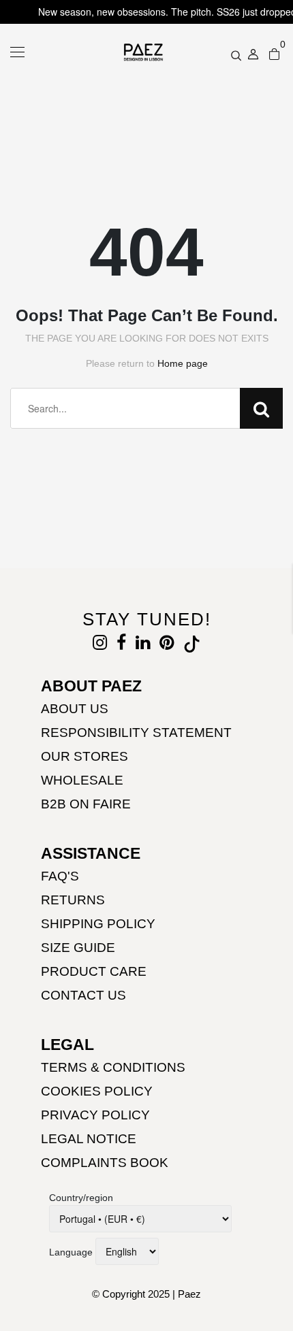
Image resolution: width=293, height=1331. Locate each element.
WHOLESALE (82, 780)
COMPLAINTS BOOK (104, 1162)
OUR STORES (84, 756)
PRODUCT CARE (93, 971)
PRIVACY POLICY (95, 1115)
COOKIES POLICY (97, 1091)
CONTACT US (83, 995)
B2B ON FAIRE (86, 804)
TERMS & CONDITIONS (113, 1067)
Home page (182, 363)
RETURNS (73, 900)
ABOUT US (74, 709)
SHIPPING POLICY (98, 924)
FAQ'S (60, 876)
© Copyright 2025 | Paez (146, 1294)
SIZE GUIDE (78, 947)
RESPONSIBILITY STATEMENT (136, 732)
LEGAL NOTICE (88, 1139)
